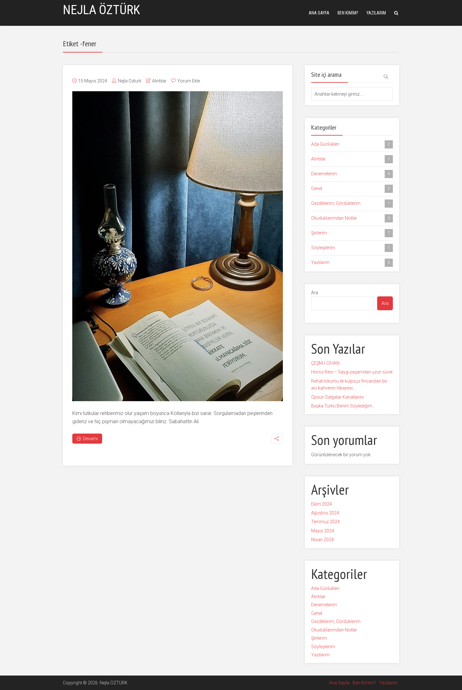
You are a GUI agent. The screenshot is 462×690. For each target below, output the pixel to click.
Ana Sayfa (319, 12)
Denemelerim (350, 173)
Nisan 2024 (322, 539)
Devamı (90, 438)
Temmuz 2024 (325, 521)
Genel (350, 188)
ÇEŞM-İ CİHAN (325, 363)
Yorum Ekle (188, 80)
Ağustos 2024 (325, 512)
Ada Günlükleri (350, 144)
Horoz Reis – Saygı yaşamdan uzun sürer (352, 371)
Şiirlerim (350, 232)
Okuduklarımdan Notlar (350, 218)
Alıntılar (159, 80)
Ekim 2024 (321, 504)
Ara (314, 292)
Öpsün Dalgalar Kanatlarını (337, 397)
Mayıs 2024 (322, 530)
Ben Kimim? (348, 12)
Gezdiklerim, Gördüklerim (350, 203)
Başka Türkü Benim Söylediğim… (343, 405)
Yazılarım (376, 12)
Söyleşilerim (350, 247)
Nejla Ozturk (129, 80)
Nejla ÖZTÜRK (101, 10)
